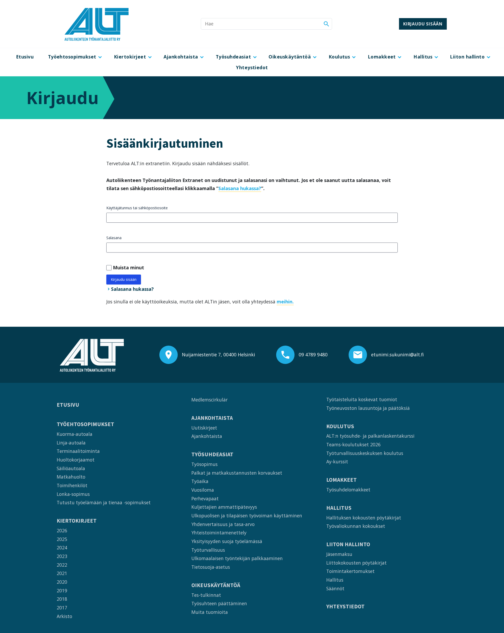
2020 (62, 582)
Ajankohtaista (181, 56)
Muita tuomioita (209, 612)
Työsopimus (204, 464)
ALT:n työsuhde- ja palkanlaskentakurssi (370, 436)
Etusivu (25, 56)
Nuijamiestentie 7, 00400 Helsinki (218, 354)
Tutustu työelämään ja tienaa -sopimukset (104, 502)
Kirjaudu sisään (423, 24)
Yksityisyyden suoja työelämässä (226, 541)
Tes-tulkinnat (206, 595)
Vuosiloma (202, 490)
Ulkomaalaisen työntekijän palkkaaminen (237, 558)
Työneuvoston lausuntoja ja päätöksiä (368, 408)
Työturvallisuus (208, 550)
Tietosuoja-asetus (210, 567)
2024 (62, 547)
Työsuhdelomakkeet (348, 489)
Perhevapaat (205, 498)
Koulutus (339, 56)
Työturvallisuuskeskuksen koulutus (364, 453)
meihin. (285, 301)
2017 (62, 607)
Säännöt (335, 588)
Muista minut (128, 267)
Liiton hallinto (467, 56)
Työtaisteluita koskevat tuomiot (361, 399)
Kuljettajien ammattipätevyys (224, 507)
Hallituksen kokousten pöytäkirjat (363, 517)
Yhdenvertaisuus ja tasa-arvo (223, 524)
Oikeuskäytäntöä (290, 56)
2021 (62, 573)
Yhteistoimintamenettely (218, 532)
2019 (62, 590)
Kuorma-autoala (74, 434)
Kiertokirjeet (130, 56)
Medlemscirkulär (209, 399)
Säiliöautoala (71, 468)
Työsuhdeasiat (233, 56)
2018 (62, 599)
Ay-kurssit (337, 461)
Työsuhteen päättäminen (219, 603)
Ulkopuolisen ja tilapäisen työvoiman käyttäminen (246, 515)
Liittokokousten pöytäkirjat (356, 563)
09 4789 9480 (313, 354)
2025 (62, 539)
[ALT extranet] (96, 24)
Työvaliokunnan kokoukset (355, 526)
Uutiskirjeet (204, 428)
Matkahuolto (71, 477)
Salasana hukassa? (239, 188)
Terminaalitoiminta (78, 451)
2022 (62, 565)
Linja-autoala (71, 442)
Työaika (199, 481)
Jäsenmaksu (339, 554)
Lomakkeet (382, 56)
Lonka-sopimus (73, 494)
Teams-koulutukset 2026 (353, 444)
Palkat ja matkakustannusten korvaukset (236, 473)
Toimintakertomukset (350, 571)
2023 (62, 556)
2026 (62, 530)
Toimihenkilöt (72, 485)
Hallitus (422, 56)
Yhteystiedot (252, 67)
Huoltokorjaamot (75, 460)
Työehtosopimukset (72, 56)
